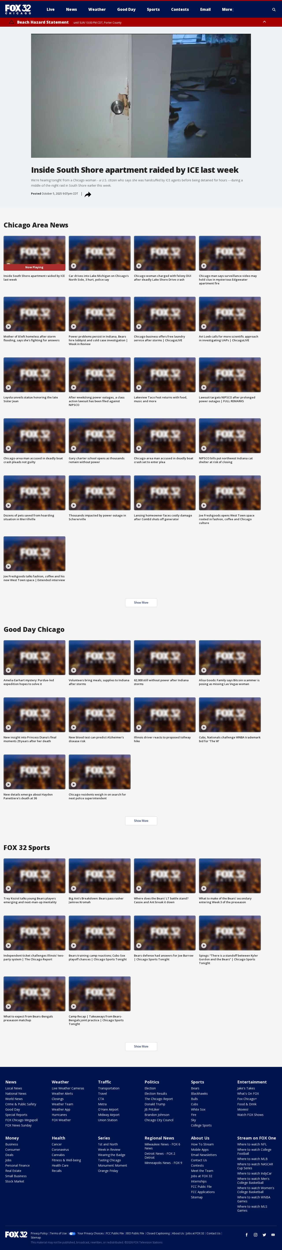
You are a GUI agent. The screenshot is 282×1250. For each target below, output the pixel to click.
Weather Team (62, 1104)
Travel (102, 1093)
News (10, 1082)
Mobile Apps (200, 1149)
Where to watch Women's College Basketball (255, 1190)
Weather (60, 1082)
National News (15, 1093)
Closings (58, 1099)
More (227, 9)
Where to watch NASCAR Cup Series (255, 1166)
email (273, 1234)
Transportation (108, 1088)
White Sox (198, 1109)
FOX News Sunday (18, 1125)
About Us (200, 1138)
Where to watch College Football (254, 1151)
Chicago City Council (159, 1120)
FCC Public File (201, 1186)
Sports (197, 1082)
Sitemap (197, 1197)
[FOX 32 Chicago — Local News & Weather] (19, 9)
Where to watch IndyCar (254, 1173)
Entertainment (252, 1082)
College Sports (201, 1125)
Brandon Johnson (157, 1115)
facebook (246, 1234)
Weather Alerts (62, 1093)
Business (11, 1144)
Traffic (104, 1082)
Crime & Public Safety (20, 1104)
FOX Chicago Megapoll (21, 1120)
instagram (255, 1234)
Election (150, 1088)
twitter (264, 1234)
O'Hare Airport (108, 1109)
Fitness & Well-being (66, 1160)
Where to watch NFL (252, 1144)
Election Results (156, 1093)
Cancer (57, 1144)
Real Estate (13, 1171)
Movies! (242, 1109)
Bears (195, 1088)
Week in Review (109, 1149)
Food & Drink (246, 1104)
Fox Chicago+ (247, 1099)
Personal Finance (17, 1165)
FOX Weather (61, 1120)
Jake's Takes (246, 1088)
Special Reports (16, 1115)
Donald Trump (155, 1104)
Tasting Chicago (109, 1160)
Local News (13, 1088)
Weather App (61, 1109)
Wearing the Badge (111, 1155)
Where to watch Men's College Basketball (253, 1181)
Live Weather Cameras (68, 1088)
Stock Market (14, 1181)
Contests (197, 1165)
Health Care (60, 1165)
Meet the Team (202, 1171)
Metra (102, 1104)
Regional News (159, 1138)
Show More (141, 602)
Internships (199, 1181)
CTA (101, 1099)
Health (58, 1138)
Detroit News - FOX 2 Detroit (160, 1155)
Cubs (194, 1104)
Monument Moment (112, 1165)
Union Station (107, 1120)
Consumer (12, 1149)
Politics (152, 1082)
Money (12, 1138)
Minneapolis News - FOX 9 (163, 1163)
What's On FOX (248, 1093)
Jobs (8, 1160)
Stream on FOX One (256, 1138)
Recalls (57, 1171)
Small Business (16, 1176)
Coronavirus (60, 1149)
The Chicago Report (159, 1099)
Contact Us (199, 1160)
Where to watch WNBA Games (253, 1199)
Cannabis (58, 1155)
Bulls (194, 1099)
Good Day (12, 1109)
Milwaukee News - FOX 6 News (162, 1146)
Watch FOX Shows (250, 1115)
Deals (9, 1155)
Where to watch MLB (252, 1159)
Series (104, 1138)
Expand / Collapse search (274, 9)
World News (14, 1099)
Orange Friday (108, 1171)
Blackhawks (199, 1093)
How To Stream (202, 1144)
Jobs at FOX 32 (201, 1176)
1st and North (108, 1144)
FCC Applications (203, 1192)
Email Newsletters (204, 1155)
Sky (193, 1120)
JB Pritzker (152, 1109)
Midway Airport (109, 1115)
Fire (193, 1115)
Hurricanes (59, 1115)
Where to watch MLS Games (252, 1208)
